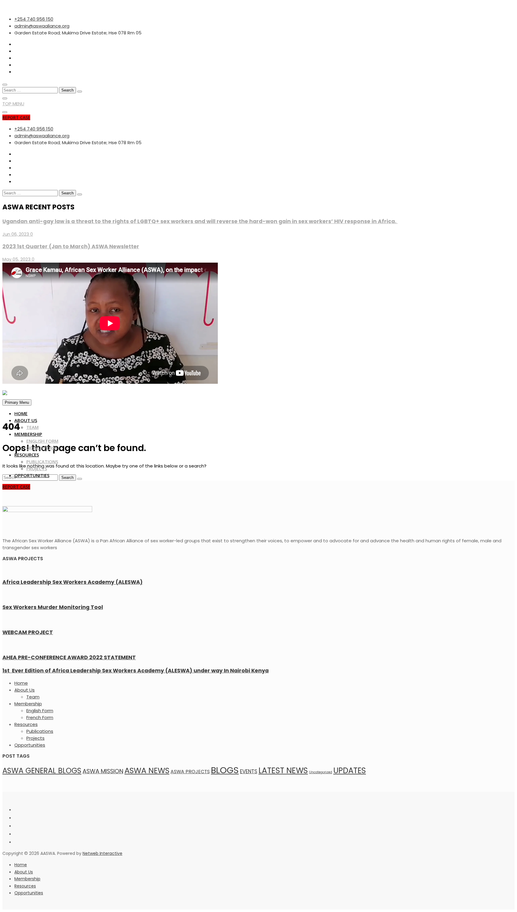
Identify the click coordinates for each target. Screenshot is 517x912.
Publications (42, 462)
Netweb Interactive (102, 853)
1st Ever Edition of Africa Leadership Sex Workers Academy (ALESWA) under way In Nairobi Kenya (135, 670)
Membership (28, 434)
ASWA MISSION (103, 771)
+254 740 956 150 (33, 19)
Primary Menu (17, 402)
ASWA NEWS (146, 770)
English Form (42, 441)
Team (32, 427)
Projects (36, 468)
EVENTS (248, 771)
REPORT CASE (16, 117)
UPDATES (349, 770)
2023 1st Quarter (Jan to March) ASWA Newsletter (70, 246)
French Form (41, 448)
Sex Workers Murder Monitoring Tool (52, 607)
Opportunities (31, 475)
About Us (25, 420)
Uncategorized (320, 772)
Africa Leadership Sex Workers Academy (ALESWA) (72, 582)
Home (21, 413)
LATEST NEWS (283, 770)
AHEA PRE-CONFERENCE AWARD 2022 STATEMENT (69, 657)
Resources (26, 455)
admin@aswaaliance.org (41, 26)
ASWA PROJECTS (190, 771)
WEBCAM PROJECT (27, 632)
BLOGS (225, 770)
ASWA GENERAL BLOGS (41, 770)
